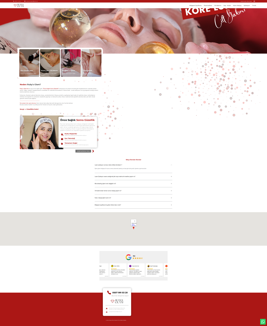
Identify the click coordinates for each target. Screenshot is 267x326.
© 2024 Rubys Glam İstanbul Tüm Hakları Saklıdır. (116, 320)
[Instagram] (254, 1)
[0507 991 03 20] (107, 308)
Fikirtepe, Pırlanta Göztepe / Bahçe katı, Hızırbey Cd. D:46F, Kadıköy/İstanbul (117, 309)
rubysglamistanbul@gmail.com (115, 311)
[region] (29, 64)
